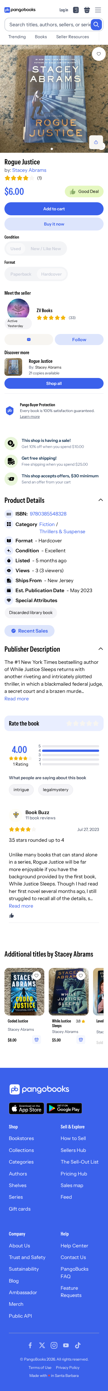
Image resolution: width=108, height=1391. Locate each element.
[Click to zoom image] (54, 99)
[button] (54, 501)
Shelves (17, 1185)
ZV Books (44, 310)
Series (16, 1197)
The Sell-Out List (80, 1162)
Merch (16, 1304)
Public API (20, 1316)
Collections (21, 1150)
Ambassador (23, 1292)
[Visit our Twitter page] (42, 1345)
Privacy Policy (67, 1367)
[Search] (96, 24)
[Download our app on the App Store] (26, 1108)
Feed (66, 1197)
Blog (14, 1281)
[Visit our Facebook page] (30, 1345)
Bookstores (21, 1138)
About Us (19, 1245)
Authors (18, 1174)
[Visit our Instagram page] (54, 1345)
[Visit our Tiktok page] (77, 1345)
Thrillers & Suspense (62, 531)
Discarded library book (31, 612)
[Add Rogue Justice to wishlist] (99, 54)
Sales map (72, 1185)
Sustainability (24, 1269)
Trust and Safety (27, 1257)
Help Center (74, 1245)
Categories (21, 1162)
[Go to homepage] (19, 10)
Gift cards (19, 1209)
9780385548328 (48, 514)
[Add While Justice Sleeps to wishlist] (80, 975)
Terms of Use (40, 1367)
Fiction (47, 524)
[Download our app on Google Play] (64, 1108)
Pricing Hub (74, 1174)
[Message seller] (28, 339)
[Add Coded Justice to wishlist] (36, 975)
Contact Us (73, 1257)
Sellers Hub (73, 1150)
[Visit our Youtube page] (66, 1345)
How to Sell (73, 1138)
